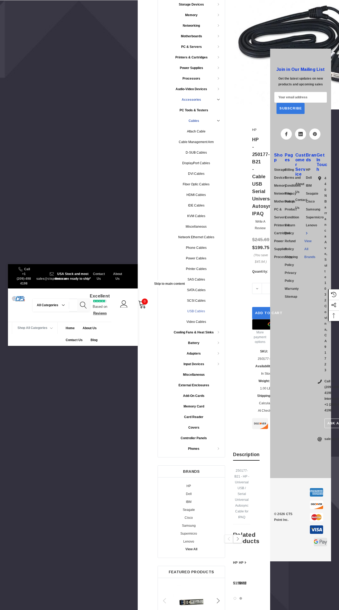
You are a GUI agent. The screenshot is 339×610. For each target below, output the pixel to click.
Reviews (100, 313)
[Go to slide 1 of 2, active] (235, 598)
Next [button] (218, 601)
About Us (117, 276)
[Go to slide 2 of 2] (240, 598)
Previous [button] (164, 601)
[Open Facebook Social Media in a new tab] (286, 134)
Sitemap (291, 297)
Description (246, 454)
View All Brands (309, 249)
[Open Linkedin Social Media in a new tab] (300, 134)
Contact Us (99, 276)
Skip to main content (169, 284)
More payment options (260, 337)
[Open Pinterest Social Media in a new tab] (314, 134)
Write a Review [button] (260, 225)
